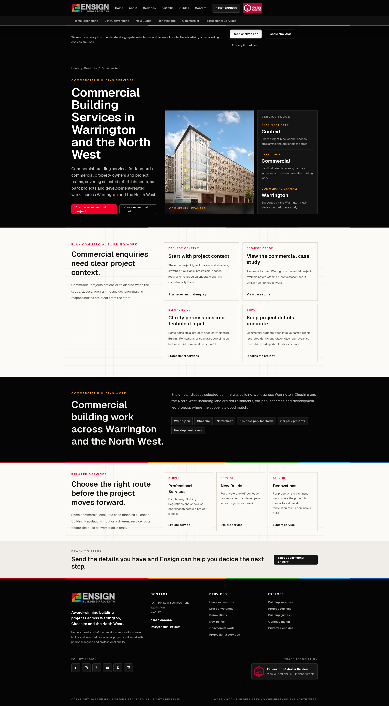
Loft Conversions (117, 21)
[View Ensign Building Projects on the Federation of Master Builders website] (252, 8)
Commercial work (221, 628)
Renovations (167, 21)
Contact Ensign (279, 621)
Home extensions (221, 602)
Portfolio (167, 8)
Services (149, 8)
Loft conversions (221, 608)
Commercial (190, 21)
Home (119, 8)
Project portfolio (280, 608)
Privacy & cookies (244, 45)
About (133, 8)
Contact (200, 8)
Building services (280, 602)
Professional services (224, 634)
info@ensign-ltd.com (165, 627)
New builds (217, 621)
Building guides (279, 615)
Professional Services (220, 21)
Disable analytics (279, 34)
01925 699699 (226, 8)
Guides (184, 8)
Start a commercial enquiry (291, 560)
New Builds (143, 21)
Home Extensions (86, 21)
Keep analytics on (245, 34)
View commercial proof (136, 209)
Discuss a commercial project (90, 209)
